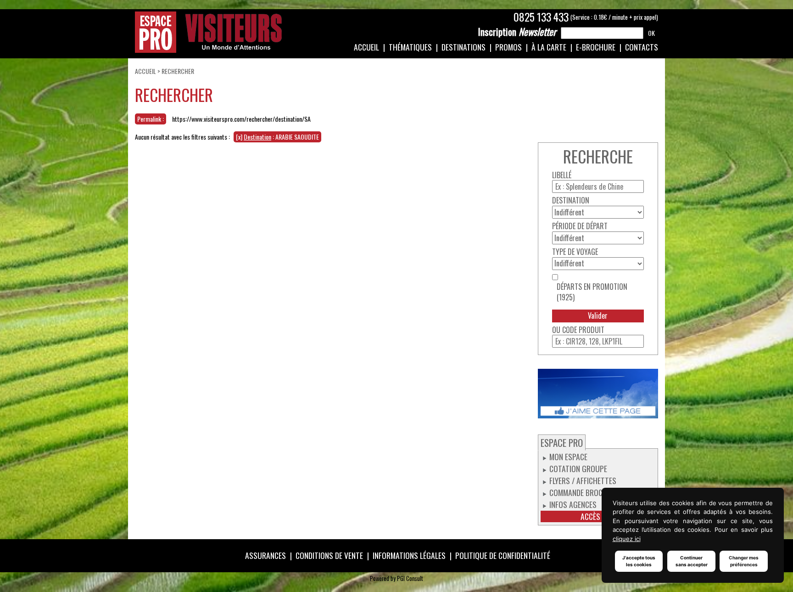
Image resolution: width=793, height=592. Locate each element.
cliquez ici (627, 538)
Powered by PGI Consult (396, 578)
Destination (570, 200)
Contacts (641, 47)
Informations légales (409, 555)
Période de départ (580, 226)
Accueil (366, 47)
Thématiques (410, 47)
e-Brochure (595, 47)
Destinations (463, 47)
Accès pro (598, 516)
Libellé (561, 175)
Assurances (265, 555)
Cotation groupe (578, 468)
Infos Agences (573, 504)
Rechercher (178, 71)
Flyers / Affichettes (582, 480)
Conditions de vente (329, 555)
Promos (508, 47)
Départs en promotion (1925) (592, 292)
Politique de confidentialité (502, 555)
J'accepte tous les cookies (638, 561)
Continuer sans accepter (692, 561)
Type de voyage (575, 252)
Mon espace (568, 456)
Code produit (583, 330)
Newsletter (517, 32)
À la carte (548, 47)
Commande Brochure (584, 492)
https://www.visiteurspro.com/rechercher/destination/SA (241, 119)
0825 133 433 (541, 17)
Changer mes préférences (744, 561)
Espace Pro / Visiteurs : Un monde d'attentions (208, 32)
